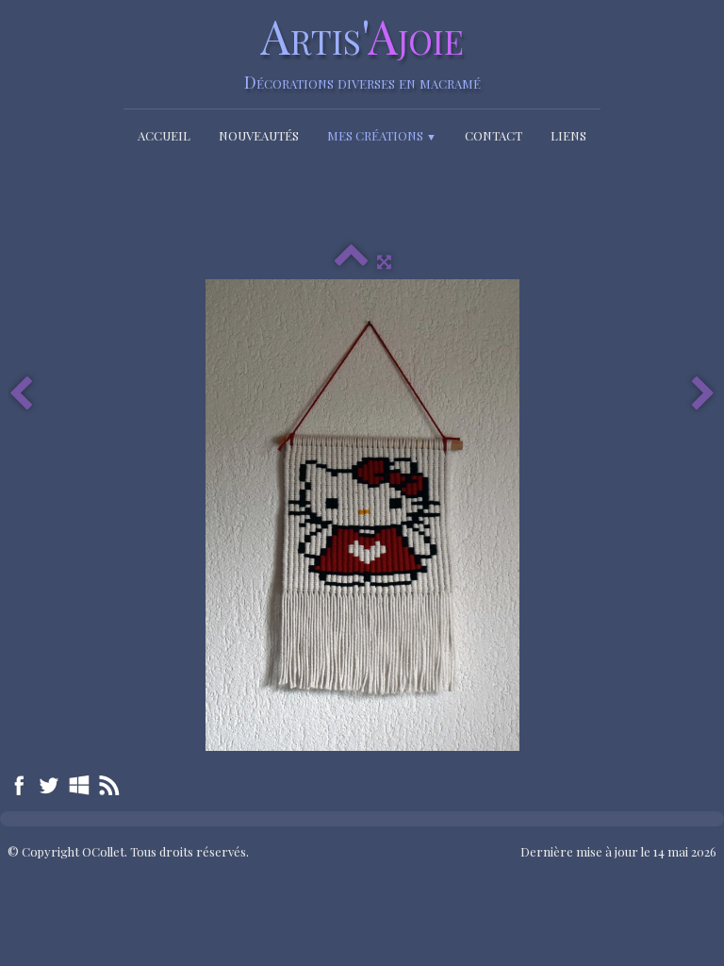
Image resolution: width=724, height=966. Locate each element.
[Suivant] (703, 394)
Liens (568, 135)
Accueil (164, 135)
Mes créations (381, 135)
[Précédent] (21, 394)
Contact (493, 135)
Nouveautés (259, 135)
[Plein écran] (384, 261)
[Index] (351, 261)
